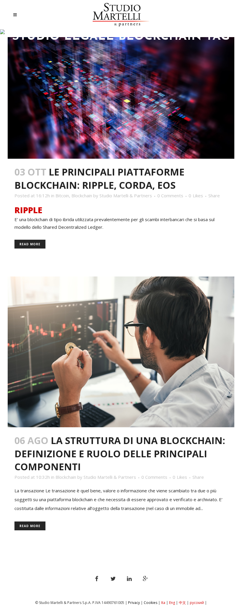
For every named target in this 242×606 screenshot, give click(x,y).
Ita (163, 602)
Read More (29, 244)
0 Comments (170, 195)
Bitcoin (62, 195)
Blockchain (81, 195)
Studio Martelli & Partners (125, 195)
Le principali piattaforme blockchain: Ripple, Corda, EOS (99, 178)
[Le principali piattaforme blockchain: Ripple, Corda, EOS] (121, 98)
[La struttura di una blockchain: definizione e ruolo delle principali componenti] (121, 352)
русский (197, 602)
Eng (172, 602)
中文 (182, 602)
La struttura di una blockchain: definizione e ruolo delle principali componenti (119, 453)
